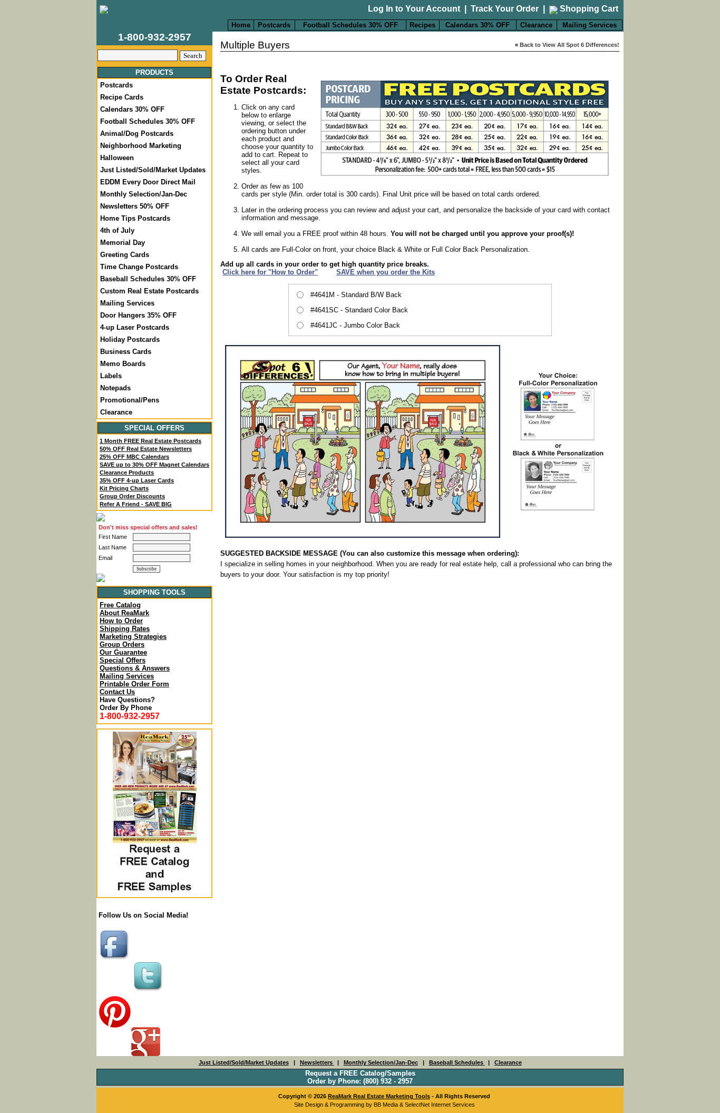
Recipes (422, 25)
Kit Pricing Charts (124, 488)
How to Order (121, 621)
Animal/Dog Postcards (136, 133)
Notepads (115, 388)
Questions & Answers (135, 668)
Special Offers (122, 660)
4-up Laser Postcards (134, 327)
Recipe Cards (121, 97)
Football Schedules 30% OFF (350, 25)
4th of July (117, 230)
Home (240, 25)
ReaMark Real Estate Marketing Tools (379, 1096)
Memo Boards (122, 364)
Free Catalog (120, 605)
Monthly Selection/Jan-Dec (143, 194)
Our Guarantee (123, 652)
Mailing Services (589, 25)
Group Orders (122, 644)
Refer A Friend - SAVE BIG (136, 504)
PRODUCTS (154, 72)
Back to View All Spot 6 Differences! (569, 45)
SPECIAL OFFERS (154, 428)
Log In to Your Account (414, 8)
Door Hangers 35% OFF (138, 315)
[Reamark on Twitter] (149, 992)
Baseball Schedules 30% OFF (148, 279)
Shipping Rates (125, 629)
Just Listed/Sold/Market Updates (153, 170)
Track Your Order (505, 8)
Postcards (274, 25)
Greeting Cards (124, 255)
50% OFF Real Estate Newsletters (146, 449)
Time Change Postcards (139, 267)
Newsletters (317, 1062)
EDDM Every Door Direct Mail (148, 182)
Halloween (117, 158)
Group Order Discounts (132, 496)
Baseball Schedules (457, 1062)
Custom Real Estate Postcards (149, 291)
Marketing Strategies (133, 637)
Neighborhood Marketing (140, 146)
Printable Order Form (134, 684)
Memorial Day (122, 243)
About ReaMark (124, 613)
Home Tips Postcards (135, 218)
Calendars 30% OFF (477, 25)
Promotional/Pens (129, 400)
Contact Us (117, 692)
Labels (111, 376)
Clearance (536, 25)
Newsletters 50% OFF (134, 206)
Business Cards (125, 352)
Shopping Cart (588, 8)
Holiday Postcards (130, 339)
